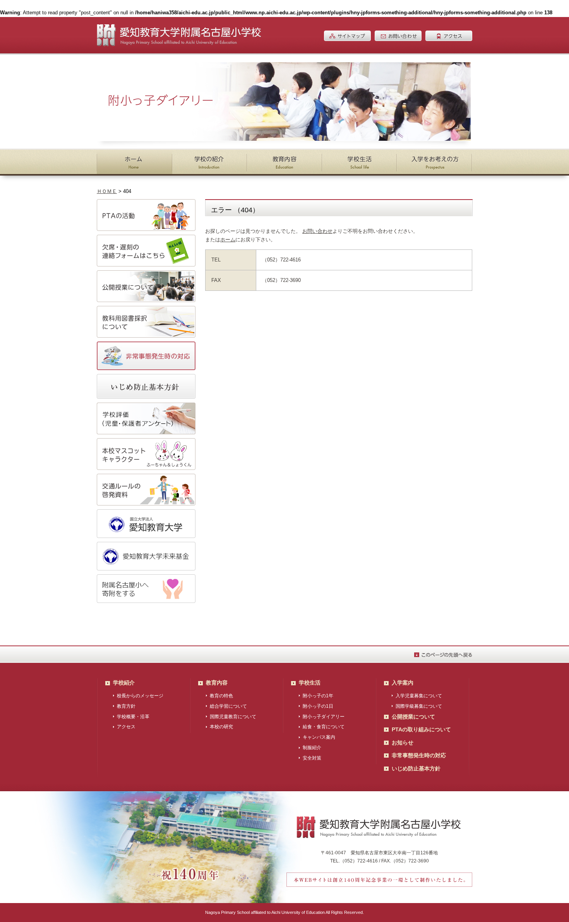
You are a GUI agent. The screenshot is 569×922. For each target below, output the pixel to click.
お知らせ (402, 742)
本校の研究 (221, 726)
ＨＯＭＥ (107, 191)
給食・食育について (323, 726)
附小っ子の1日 (318, 706)
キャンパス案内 (319, 737)
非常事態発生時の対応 (419, 755)
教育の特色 (221, 695)
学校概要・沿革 (133, 716)
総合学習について (228, 706)
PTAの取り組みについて (421, 729)
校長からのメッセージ (140, 695)
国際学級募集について (419, 706)
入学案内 (402, 683)
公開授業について (413, 717)
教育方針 (126, 706)
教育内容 (217, 683)
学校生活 (309, 683)
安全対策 (312, 758)
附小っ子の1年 (318, 695)
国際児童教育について (233, 716)
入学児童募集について (419, 695)
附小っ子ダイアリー (323, 716)
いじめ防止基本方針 (416, 768)
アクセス (126, 726)
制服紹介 (312, 747)
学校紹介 (124, 683)
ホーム (227, 239)
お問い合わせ (317, 231)
